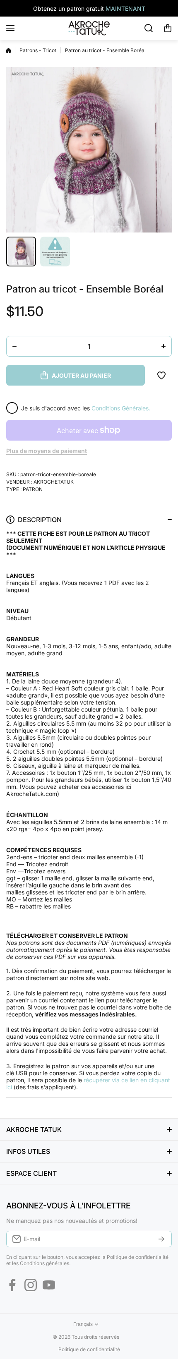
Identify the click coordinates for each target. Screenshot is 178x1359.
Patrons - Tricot (37, 50)
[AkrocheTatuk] (89, 28)
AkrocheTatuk (54, 482)
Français (83, 1324)
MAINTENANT (125, 8)
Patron (33, 489)
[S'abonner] (161, 1239)
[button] (168, 28)
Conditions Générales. (120, 408)
